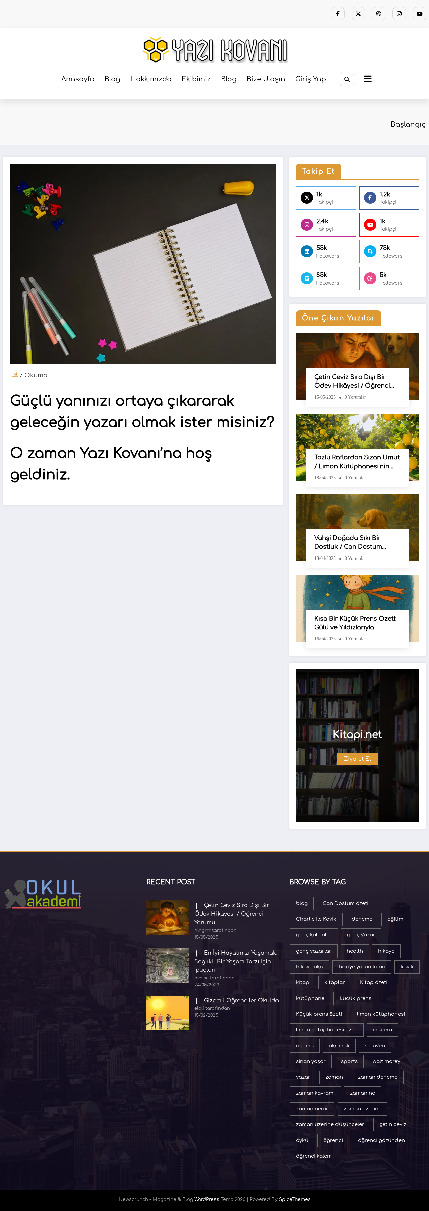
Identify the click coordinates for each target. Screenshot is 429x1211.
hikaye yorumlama (362, 967)
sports (349, 1061)
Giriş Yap (310, 79)
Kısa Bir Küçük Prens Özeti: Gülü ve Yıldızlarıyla (355, 623)
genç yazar (361, 935)
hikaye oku (309, 967)
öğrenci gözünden (381, 1140)
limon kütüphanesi (381, 1014)
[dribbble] (378, 13)
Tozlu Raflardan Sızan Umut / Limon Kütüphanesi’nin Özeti (357, 462)
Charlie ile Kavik (316, 919)
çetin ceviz (392, 1124)
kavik (407, 967)
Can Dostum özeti (345, 903)
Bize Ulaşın (266, 79)
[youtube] (419, 13)
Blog (112, 79)
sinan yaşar (311, 1061)
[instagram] (399, 13)
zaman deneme (377, 1077)
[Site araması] (347, 79)
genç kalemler (314, 935)
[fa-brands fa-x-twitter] (358, 13)
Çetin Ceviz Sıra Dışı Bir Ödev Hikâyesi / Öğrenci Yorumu (352, 382)
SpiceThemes (295, 1199)
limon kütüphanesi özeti (327, 1030)
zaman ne (362, 1093)
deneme (362, 919)
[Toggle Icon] (367, 80)
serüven (375, 1046)
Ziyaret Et (357, 759)
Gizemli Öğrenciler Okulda (241, 1001)
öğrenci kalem (314, 1156)
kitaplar (334, 982)
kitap (302, 982)
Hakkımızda (151, 79)
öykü (302, 1140)
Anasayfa (78, 79)
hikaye (386, 951)
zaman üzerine (362, 1109)
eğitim (395, 919)
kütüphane (310, 998)
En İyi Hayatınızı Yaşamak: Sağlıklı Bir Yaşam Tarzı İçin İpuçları (235, 961)
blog (302, 903)
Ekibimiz (196, 79)
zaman (334, 1077)
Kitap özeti (373, 982)
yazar (303, 1077)
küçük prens (355, 998)
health (355, 951)
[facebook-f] (338, 13)
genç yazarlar (313, 951)
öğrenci (333, 1140)
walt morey (386, 1061)
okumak (339, 1046)
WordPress (206, 1199)
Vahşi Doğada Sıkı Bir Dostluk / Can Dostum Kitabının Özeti (348, 543)
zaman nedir (312, 1109)
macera (382, 1030)
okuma (305, 1046)
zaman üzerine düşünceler (330, 1124)
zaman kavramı (315, 1093)
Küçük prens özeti (319, 1014)
